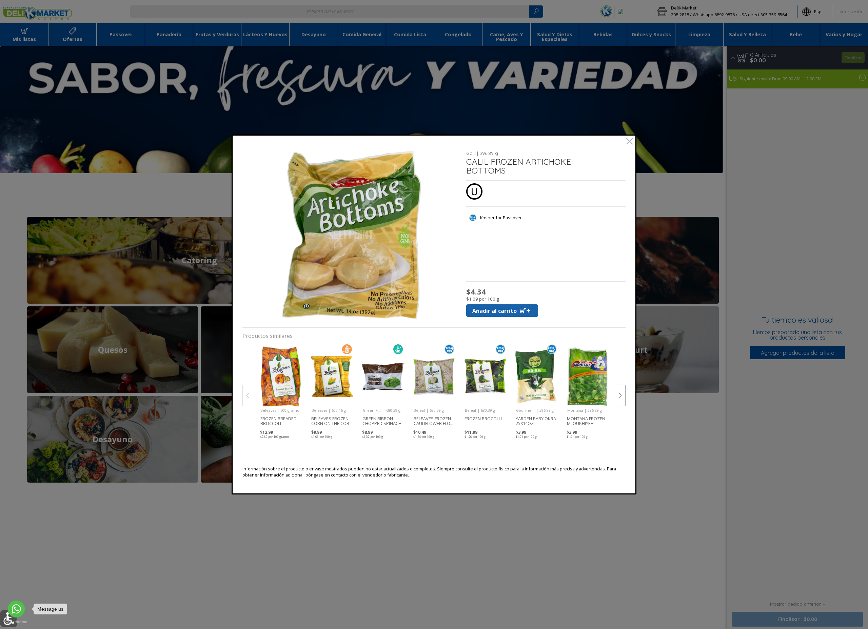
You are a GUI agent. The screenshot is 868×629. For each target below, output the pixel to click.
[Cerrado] (629, 142)
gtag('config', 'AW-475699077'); (434, 26)
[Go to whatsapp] (16, 609)
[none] (280, 388)
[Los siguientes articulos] (620, 395)
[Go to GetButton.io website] (16, 622)
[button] (351, 235)
